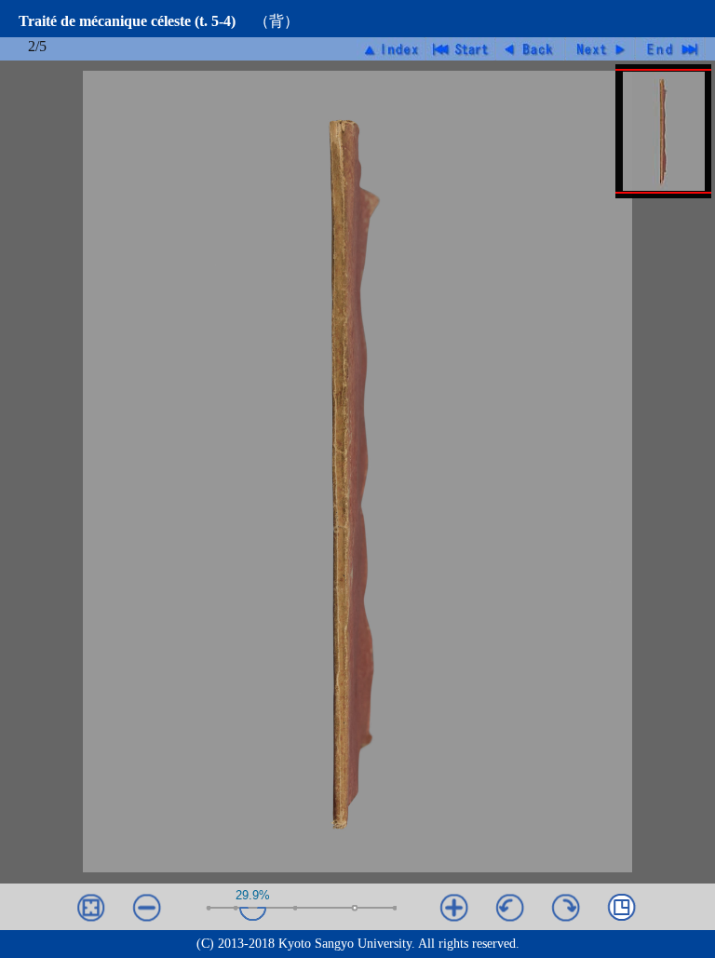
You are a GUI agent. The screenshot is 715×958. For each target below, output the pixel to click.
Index (391, 49)
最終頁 (671, 49)
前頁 (531, 49)
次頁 (601, 49)
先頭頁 (461, 49)
